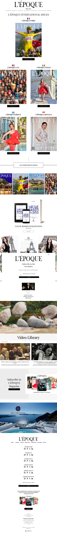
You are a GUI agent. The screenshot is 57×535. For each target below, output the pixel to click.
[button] (48, 254)
